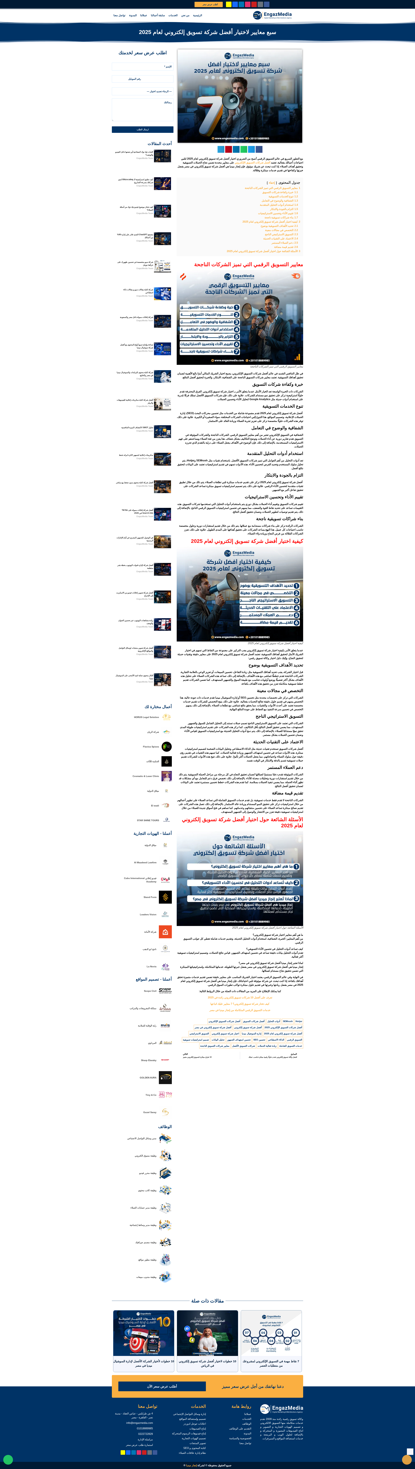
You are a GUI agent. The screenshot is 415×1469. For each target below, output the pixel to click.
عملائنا (143, 15)
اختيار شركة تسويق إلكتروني (225, 1033)
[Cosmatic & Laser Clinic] (166, 780)
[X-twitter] (260, 4)
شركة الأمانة (150, 932)
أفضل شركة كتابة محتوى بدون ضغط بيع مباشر (134, 482)
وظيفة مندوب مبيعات (146, 1277)
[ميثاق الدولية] (166, 795)
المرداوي (152, 1043)
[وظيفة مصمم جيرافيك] (165, 1248)
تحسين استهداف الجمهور (239, 1039)
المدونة (133, 15)
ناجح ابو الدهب (149, 949)
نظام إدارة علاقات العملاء (192, 1453)
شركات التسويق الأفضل (243, 1046)
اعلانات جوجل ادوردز (195, 1423)
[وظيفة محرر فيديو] (165, 1178)
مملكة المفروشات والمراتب (143, 1008)
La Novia (151, 966)
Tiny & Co (151, 1095)
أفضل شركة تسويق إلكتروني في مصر (213, 1027)
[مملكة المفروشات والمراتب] (165, 1013)
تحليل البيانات (218, 1039)
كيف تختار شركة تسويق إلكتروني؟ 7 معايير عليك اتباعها (239, 1003)
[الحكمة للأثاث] (166, 765)
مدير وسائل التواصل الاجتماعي (141, 1138)
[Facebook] (266, 4)
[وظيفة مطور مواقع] (165, 1265)
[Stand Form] (165, 902)
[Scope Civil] (165, 996)
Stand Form (150, 897)
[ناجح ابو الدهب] (165, 954)
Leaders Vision (148, 914)
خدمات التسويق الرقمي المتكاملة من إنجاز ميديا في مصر (239, 1010)
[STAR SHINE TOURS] (166, 824)
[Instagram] (247, 4)
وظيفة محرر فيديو (147, 1173)
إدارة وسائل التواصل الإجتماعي (189, 1414)
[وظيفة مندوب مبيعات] (165, 1282)
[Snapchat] (228, 4)
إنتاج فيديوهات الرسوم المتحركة (189, 1433)
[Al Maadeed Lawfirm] (165, 868)
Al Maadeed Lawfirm (145, 862)
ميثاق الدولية (153, 791)
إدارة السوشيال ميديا (251, 1033)
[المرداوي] (165, 1048)
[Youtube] (254, 4)
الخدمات (173, 15)
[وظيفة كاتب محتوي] (165, 1196)
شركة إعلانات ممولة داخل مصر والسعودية (136, 317)
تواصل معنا (119, 15)
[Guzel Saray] (165, 1117)
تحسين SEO (259, 1039)
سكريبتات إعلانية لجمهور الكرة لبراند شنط (136, 455)
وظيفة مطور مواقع (147, 1259)
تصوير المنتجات (198, 1443)
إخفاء (272, 182)
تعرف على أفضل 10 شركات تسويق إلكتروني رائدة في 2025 (240, 997)
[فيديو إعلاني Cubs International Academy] (165, 885)
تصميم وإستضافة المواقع (192, 1418)
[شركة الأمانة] (165, 937)
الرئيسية (197, 15)
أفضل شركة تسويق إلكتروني (248, 1027)
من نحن (185, 15)
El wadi (155, 805)
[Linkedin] (241, 4)
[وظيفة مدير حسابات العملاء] (165, 1213)
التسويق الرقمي (294, 1039)
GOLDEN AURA (148, 1077)
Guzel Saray (149, 1112)
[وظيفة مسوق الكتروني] (165, 1161)
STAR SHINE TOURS (148, 820)
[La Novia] (165, 972)
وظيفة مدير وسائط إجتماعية (143, 1225)
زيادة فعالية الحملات (267, 1046)
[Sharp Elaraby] (165, 1065)
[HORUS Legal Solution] (166, 721)
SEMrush (288, 1021)
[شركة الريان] (166, 736)
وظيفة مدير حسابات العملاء (143, 1207)
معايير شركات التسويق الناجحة (214, 1046)
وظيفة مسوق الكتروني (145, 1155)
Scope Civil (150, 991)
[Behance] (235, 4)
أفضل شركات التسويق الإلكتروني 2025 (283, 1027)
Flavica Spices (151, 746)
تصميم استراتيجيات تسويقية (196, 1039)
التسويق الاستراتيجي (199, 1033)
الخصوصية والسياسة (240, 1438)
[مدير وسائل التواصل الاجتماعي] (165, 1144)
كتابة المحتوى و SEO (194, 1448)
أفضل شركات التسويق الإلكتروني (224, 1021)
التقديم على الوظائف (240, 1428)
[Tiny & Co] (165, 1100)
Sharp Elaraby (148, 1060)
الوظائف (246, 1423)
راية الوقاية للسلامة (147, 1025)
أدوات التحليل (273, 1021)
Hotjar (299, 1021)
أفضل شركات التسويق (254, 1021)
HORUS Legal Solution (146, 717)
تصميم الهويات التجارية (194, 1438)
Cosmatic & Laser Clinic (146, 776)
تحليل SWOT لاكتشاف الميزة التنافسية (137, 427)
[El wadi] (166, 810)
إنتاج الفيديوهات (197, 1428)
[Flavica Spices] (166, 751)
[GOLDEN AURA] (165, 1083)
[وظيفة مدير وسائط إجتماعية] (165, 1230)
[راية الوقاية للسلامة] (165, 1031)
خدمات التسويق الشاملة (290, 1046)
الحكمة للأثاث (152, 761)
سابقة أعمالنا (158, 15)
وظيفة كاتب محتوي (147, 1190)
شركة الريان (153, 732)
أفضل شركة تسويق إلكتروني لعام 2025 (283, 1033)
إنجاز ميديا (191, 1465)
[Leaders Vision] (165, 920)
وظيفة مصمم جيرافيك (145, 1242)
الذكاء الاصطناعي (276, 1039)
